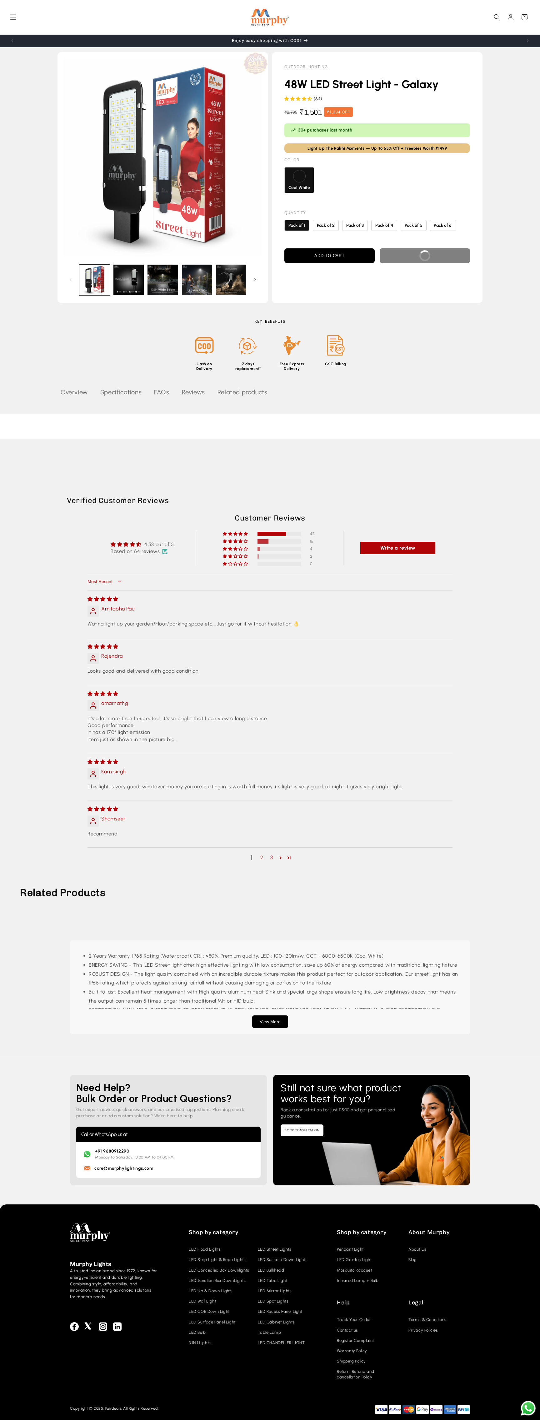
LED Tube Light (272, 1280)
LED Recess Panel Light (280, 1311)
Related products (243, 392)
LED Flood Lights (205, 1249)
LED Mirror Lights (275, 1290)
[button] (13, 17)
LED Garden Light (354, 1259)
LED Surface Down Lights (283, 1259)
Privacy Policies (423, 1330)
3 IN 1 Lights (200, 1342)
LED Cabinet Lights (276, 1322)
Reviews (193, 392)
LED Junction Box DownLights (217, 1280)
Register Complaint (355, 1340)
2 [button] (261, 857)
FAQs (161, 392)
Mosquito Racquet (354, 1270)
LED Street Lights (275, 1249)
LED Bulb (197, 1332)
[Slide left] (71, 279)
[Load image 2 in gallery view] (128, 279)
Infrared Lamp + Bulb (358, 1280)
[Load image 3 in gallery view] (162, 279)
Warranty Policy (352, 1350)
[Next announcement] (528, 41)
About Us (417, 1249)
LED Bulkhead (271, 1270)
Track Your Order (354, 1319)
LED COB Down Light (209, 1311)
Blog (412, 1259)
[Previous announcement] (12, 41)
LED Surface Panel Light (212, 1322)
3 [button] (271, 857)
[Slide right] (255, 279)
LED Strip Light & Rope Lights (217, 1259)
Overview (74, 392)
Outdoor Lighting (306, 67)
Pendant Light (350, 1249)
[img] (103, 599)
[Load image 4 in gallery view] (197, 279)
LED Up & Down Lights (211, 1290)
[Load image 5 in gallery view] (231, 279)
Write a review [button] (398, 548)
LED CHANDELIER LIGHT (281, 1342)
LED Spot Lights (273, 1301)
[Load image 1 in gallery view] (94, 279)
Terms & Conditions (427, 1319)
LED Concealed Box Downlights (219, 1270)
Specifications (121, 392)
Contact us (347, 1330)
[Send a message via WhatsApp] (528, 1408)
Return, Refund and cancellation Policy (355, 1374)
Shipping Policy (351, 1361)
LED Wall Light (202, 1301)
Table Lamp (269, 1332)
